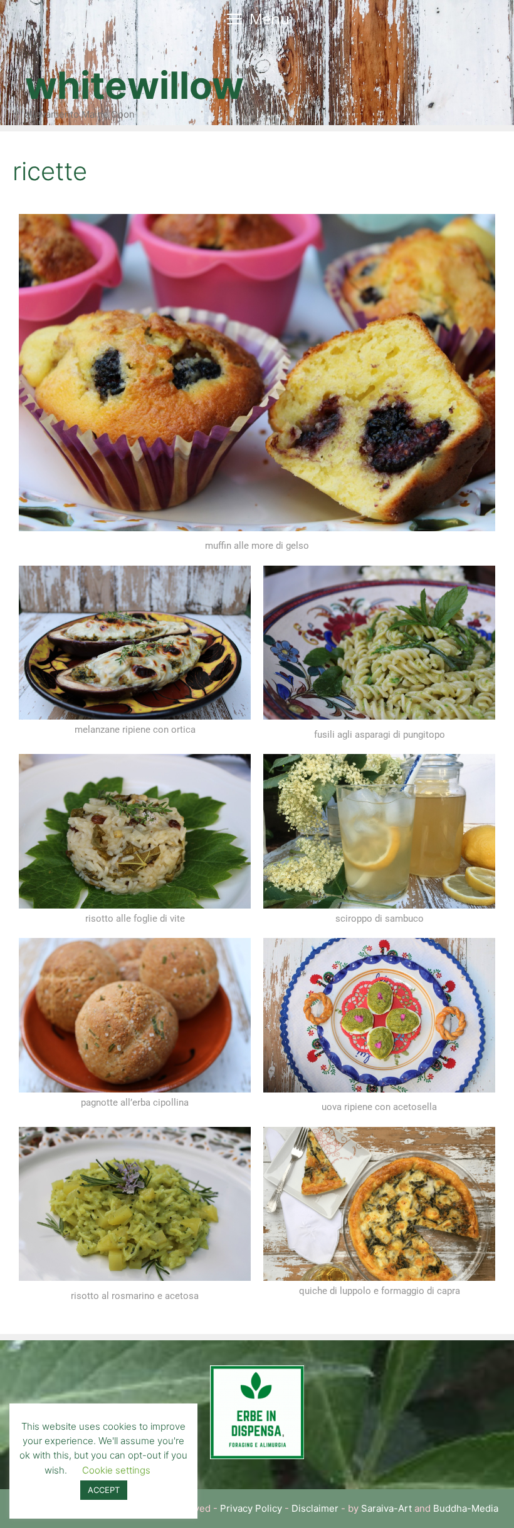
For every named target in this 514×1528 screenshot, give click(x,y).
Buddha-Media (465, 1508)
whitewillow (134, 85)
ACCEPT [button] (104, 1490)
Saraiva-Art (386, 1508)
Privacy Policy (251, 1508)
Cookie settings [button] (116, 1470)
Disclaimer (314, 1508)
